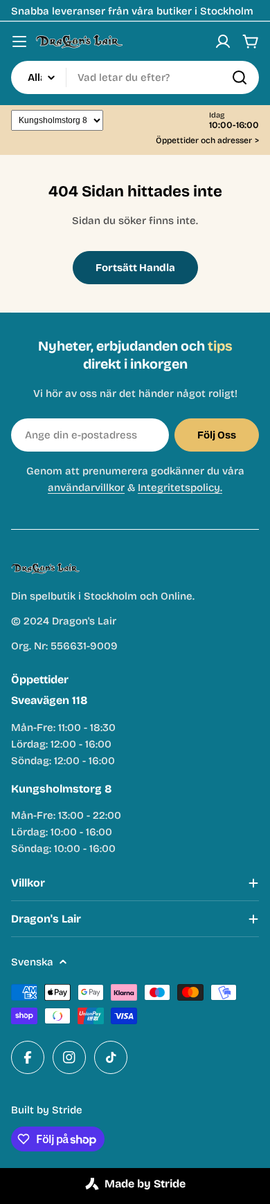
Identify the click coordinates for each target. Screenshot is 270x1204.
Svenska (32, 962)
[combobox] (135, 77)
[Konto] (223, 41)
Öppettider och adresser (207, 140)
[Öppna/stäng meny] (19, 41)
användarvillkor (86, 487)
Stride (67, 1110)
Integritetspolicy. (180, 487)
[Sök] (239, 77)
